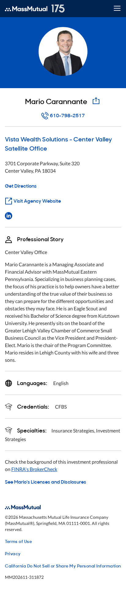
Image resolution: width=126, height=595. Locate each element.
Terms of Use (18, 541)
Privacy (13, 553)
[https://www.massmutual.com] (35, 9)
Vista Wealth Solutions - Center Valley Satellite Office (58, 143)
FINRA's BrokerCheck (34, 469)
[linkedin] (8, 215)
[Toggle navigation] (117, 8)
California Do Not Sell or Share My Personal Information (63, 565)
